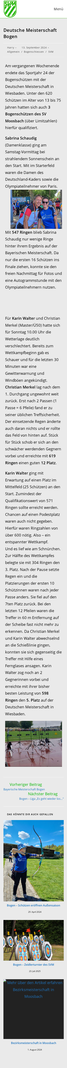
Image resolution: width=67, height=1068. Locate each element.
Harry (10, 47)
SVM (51, 51)
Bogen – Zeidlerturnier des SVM (33, 965)
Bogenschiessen (34, 51)
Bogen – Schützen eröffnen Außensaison (33, 905)
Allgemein (13, 51)
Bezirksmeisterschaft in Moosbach (33, 1043)
